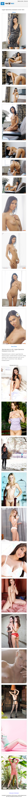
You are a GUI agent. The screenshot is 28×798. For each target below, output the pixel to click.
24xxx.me (26, 1)
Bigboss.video (20, 1)
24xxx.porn (11, 793)
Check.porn (16, 793)
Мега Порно (14, 346)
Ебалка (14, 12)
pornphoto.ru (9, 795)
